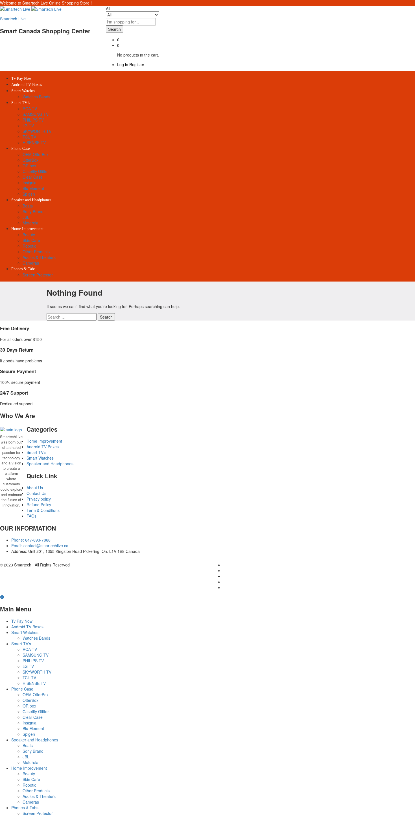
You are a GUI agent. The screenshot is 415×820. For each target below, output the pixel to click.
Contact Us (36, 493)
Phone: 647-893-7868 (31, 540)
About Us (35, 487)
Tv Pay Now (21, 78)
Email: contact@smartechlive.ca (39, 545)
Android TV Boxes (26, 85)
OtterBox (30, 160)
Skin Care (31, 240)
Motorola (30, 223)
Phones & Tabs (24, 807)
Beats (28, 206)
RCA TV (30, 108)
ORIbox (29, 165)
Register (136, 64)
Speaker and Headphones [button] (31, 200)
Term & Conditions (43, 510)
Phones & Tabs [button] (23, 269)
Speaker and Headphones (50, 463)
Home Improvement (44, 441)
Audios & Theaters (39, 257)
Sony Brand (33, 211)
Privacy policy (39, 499)
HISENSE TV (34, 142)
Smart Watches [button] (23, 91)
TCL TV (29, 137)
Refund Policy (39, 504)
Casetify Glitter (36, 171)
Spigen (29, 194)
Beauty (29, 234)
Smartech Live (13, 18)
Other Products (36, 251)
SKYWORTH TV (37, 131)
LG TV (28, 125)
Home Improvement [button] (27, 229)
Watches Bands (36, 96)
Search (114, 29)
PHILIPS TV (33, 120)
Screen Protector (38, 275)
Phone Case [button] (20, 148)
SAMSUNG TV (36, 114)
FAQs (31, 516)
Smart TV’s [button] (20, 103)
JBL (26, 217)
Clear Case (33, 177)
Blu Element (33, 188)
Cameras (31, 263)
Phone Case (22, 689)
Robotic (29, 246)
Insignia (29, 182)
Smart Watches (40, 458)
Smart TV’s (36, 452)
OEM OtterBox (36, 154)
